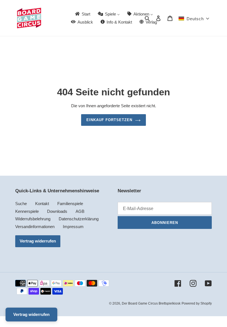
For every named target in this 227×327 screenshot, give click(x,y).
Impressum (73, 226)
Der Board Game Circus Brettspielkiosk (151, 303)
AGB (80, 211)
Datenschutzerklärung (79, 218)
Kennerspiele (27, 211)
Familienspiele (70, 203)
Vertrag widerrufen (38, 241)
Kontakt (42, 203)
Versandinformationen (35, 226)
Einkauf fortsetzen (109, 120)
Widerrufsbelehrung (32, 218)
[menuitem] (82, 14)
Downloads (57, 211)
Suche (21, 203)
